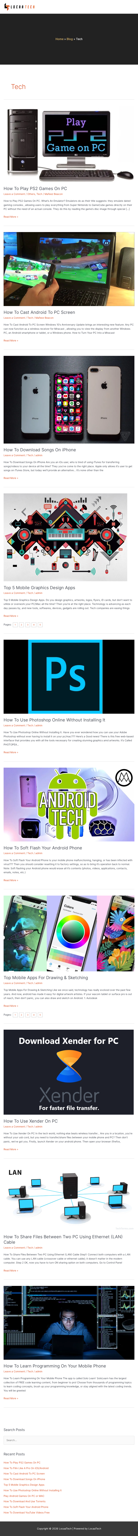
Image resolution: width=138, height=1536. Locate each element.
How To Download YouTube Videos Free (27, 1512)
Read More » (11, 216)
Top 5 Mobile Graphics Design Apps (39, 587)
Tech (39, 194)
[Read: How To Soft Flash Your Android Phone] (69, 804)
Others (31, 194)
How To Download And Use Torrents (24, 1501)
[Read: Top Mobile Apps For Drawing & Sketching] (69, 933)
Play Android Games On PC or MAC (24, 1495)
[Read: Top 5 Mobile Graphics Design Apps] (65, 537)
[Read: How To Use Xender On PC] (69, 1072)
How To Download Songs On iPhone (40, 449)
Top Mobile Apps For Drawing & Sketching (46, 977)
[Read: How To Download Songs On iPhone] (69, 399)
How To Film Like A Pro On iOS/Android (26, 1468)
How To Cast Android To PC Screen (39, 312)
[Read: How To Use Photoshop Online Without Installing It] (69, 676)
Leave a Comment (14, 194)
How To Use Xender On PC (31, 1121)
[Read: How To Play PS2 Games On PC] (69, 143)
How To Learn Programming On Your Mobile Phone (55, 1366)
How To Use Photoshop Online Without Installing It (54, 720)
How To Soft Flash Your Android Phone (43, 847)
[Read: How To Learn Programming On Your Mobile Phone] (69, 1322)
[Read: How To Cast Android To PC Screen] (69, 268)
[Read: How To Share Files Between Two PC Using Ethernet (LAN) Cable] (69, 1197)
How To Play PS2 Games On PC (35, 188)
